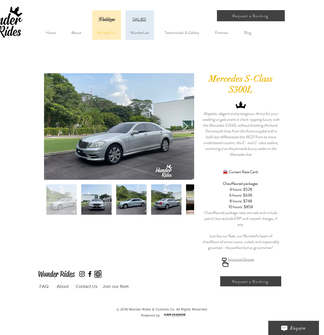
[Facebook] (90, 274)
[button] (251, 15)
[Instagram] (82, 274)
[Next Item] (185, 126)
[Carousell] (98, 274)
